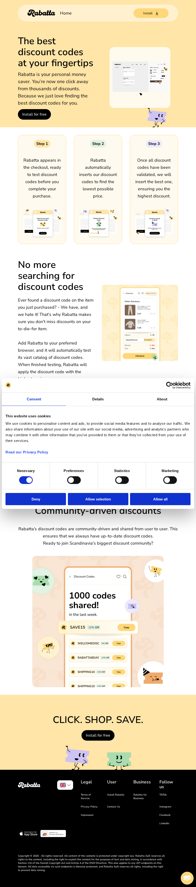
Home (66, 13)
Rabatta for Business (140, 796)
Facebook (164, 815)
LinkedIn (164, 823)
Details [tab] (98, 399)
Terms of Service (86, 796)
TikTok (163, 795)
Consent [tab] (34, 399)
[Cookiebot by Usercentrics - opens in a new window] (170, 385)
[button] (187, 878)
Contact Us (113, 806)
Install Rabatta (115, 795)
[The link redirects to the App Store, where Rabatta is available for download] (28, 834)
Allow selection (98, 499)
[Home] (41, 13)
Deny (36, 499)
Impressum (87, 815)
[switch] (74, 480)
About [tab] (162, 399)
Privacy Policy (89, 806)
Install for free (34, 114)
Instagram (165, 806)
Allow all (160, 499)
